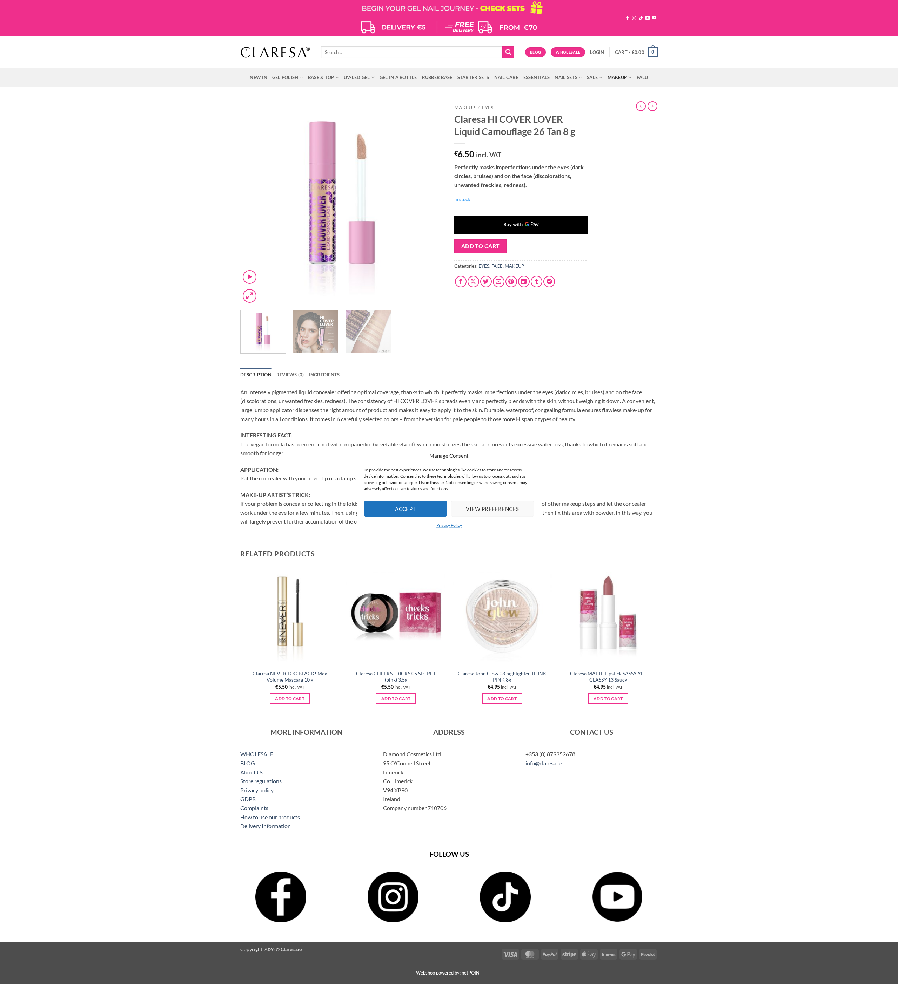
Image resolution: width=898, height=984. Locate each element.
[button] (597, 52)
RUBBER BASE (437, 77)
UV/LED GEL (357, 77)
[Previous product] (652, 106)
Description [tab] (256, 374)
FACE (497, 266)
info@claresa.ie (543, 763)
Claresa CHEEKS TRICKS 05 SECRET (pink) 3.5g (396, 676)
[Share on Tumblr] (536, 281)
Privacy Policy (449, 525)
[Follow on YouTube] (654, 18)
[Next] (430, 203)
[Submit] (508, 52)
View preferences (492, 509)
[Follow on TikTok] (641, 18)
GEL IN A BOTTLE (398, 77)
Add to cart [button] (289, 698)
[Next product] (641, 106)
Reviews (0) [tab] (290, 374)
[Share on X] (473, 281)
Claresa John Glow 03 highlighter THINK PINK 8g (502, 676)
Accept (405, 509)
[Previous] (253, 203)
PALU (642, 77)
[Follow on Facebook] (627, 18)
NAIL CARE (506, 77)
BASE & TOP (321, 77)
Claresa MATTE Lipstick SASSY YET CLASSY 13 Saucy (608, 676)
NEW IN (258, 77)
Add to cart (480, 246)
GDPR (248, 798)
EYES (487, 107)
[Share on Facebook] (461, 281)
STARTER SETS (473, 77)
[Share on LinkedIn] (524, 281)
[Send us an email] (647, 18)
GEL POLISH (285, 77)
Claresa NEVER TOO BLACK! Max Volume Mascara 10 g (290, 676)
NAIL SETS (566, 77)
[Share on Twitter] (486, 281)
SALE (592, 77)
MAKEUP (617, 77)
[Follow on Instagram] (634, 18)
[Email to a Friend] (498, 281)
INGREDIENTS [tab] (324, 374)
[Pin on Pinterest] (511, 281)
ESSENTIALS (536, 77)
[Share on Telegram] (549, 281)
